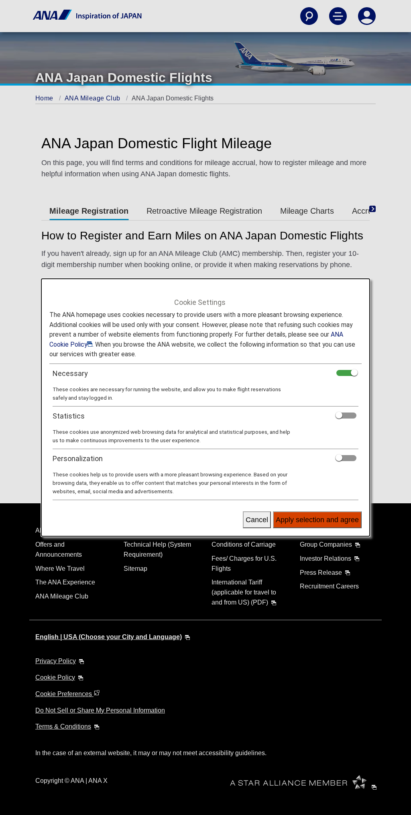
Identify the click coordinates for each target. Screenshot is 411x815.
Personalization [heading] (78, 458)
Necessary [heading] (70, 373)
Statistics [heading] (69, 416)
